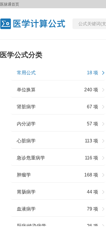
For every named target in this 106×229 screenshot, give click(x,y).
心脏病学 (26, 140)
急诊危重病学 (31, 157)
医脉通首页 (9, 4)
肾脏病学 (26, 106)
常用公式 (26, 72)
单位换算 (26, 89)
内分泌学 (26, 123)
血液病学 (26, 208)
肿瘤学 (24, 174)
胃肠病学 (26, 191)
